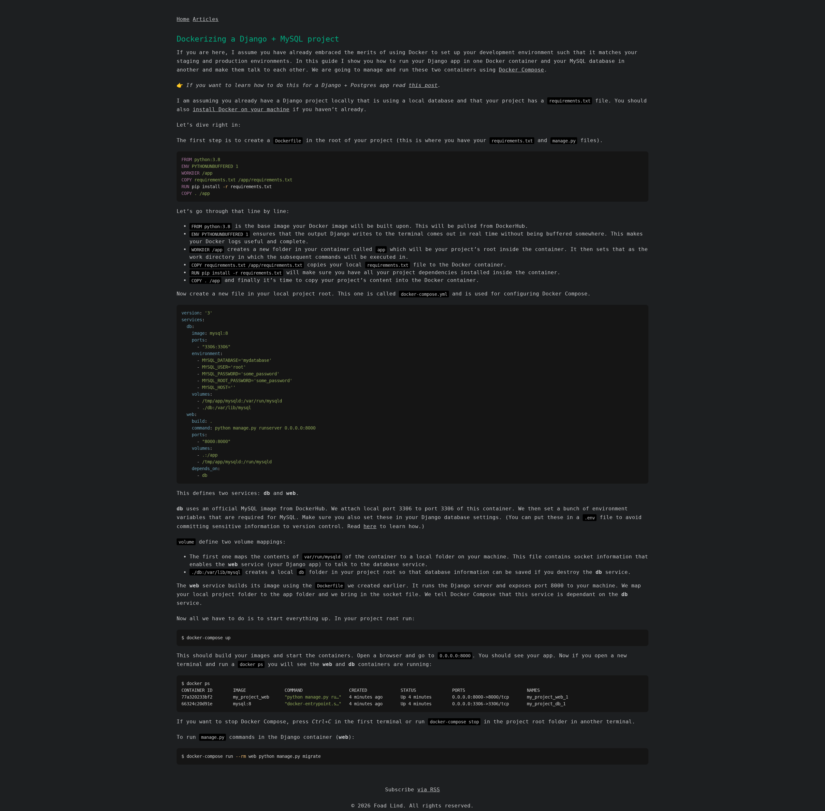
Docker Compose (521, 70)
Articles (205, 19)
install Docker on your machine (241, 109)
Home (183, 19)
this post (423, 85)
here (370, 526)
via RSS (428, 790)
